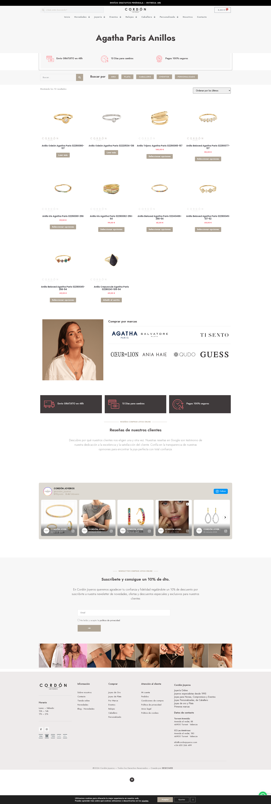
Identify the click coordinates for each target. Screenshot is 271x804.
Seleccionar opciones (160, 156)
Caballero (146, 17)
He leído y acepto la (100, 620)
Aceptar (165, 799)
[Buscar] (79, 77)
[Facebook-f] (41, 729)
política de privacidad (110, 620)
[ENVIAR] (89, 628)
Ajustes (181, 799)
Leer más (63, 155)
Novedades (80, 17)
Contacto (202, 17)
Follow (223, 491)
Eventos (114, 17)
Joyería (98, 17)
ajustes (145, 801)
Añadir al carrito (111, 300)
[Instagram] (47, 729)
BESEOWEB (167, 768)
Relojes (130, 17)
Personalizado (167, 17)
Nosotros (188, 17)
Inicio (67, 17)
